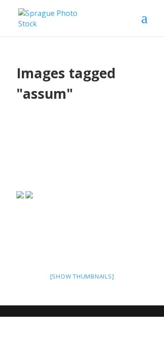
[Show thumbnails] (82, 276)
